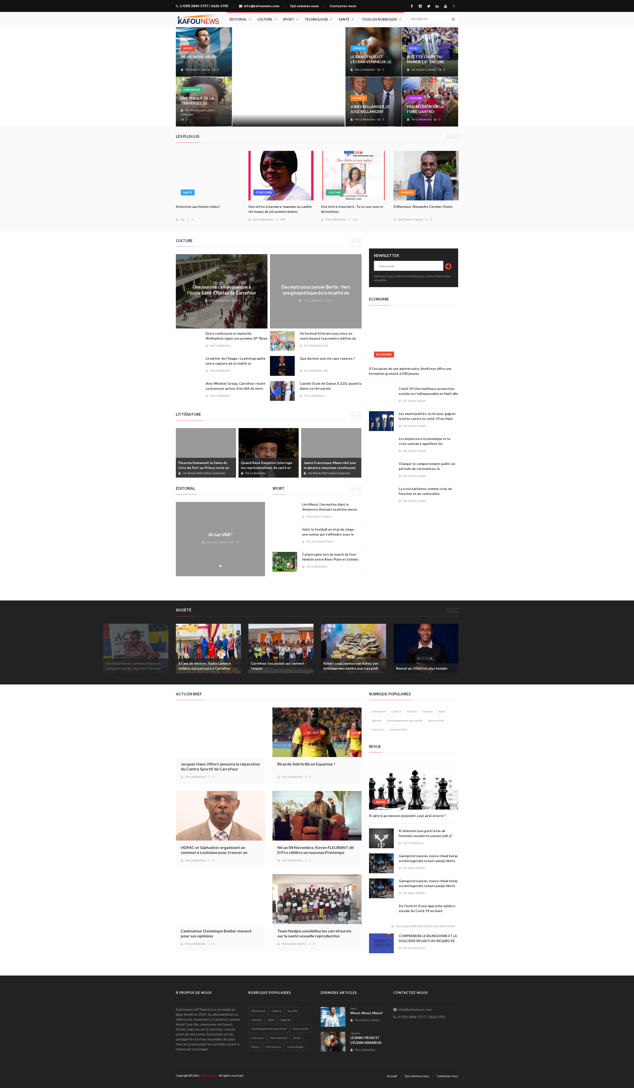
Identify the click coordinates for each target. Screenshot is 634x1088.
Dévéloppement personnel (405, 720)
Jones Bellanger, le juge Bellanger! (370, 109)
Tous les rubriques (379, 19)
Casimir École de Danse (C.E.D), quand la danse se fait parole (330, 385)
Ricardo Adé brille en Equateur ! (306, 764)
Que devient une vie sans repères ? (327, 358)
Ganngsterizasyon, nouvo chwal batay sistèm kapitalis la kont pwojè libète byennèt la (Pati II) (428, 861)
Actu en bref (436, 720)
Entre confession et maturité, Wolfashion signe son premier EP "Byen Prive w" (236, 338)
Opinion (359, 48)
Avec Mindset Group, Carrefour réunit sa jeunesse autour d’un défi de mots (235, 385)
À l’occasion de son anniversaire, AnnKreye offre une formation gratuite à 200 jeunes (410, 371)
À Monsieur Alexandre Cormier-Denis (423, 207)
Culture (264, 19)
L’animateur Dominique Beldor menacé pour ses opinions (216, 933)
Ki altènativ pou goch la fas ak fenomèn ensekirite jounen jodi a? (425, 833)
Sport (288, 19)
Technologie (316, 19)
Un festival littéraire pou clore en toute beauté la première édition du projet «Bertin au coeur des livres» (328, 338)
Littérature (378, 711)
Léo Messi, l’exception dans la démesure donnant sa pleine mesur (329, 506)
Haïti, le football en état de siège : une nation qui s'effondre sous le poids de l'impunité (328, 534)
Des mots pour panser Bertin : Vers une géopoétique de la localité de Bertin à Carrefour (315, 292)
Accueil (392, 1076)
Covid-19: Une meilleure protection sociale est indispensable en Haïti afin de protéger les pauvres (428, 394)
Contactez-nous (343, 6)
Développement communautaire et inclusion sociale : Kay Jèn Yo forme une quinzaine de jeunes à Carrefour (134, 668)
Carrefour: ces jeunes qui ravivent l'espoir (277, 665)
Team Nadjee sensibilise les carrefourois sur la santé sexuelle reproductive (314, 933)
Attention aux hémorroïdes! (198, 207)
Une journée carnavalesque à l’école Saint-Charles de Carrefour (221, 290)
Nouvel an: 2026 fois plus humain (421, 668)
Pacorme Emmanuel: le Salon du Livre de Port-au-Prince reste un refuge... (203, 468)
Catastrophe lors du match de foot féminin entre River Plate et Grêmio (330, 556)
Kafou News (209, 1075)
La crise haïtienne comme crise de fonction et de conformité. (425, 491)
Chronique (191, 89)
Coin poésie (273, 1047)
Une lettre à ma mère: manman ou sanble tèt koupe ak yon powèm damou (280, 209)
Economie (384, 354)
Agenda (376, 720)
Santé (344, 19)
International (398, 729)
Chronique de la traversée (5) (197, 100)
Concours (264, 192)
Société (359, 98)
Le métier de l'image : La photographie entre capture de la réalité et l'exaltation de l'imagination (235, 363)
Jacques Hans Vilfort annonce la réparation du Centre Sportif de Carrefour (220, 766)
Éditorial (238, 19)
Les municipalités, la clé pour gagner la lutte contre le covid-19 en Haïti (427, 416)
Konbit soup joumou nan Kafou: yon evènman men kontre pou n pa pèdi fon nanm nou (350, 668)
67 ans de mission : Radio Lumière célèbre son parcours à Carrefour (204, 665)
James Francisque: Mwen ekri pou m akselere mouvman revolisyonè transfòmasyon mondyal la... (330, 468)
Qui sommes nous (304, 6)
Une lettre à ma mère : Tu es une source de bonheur (352, 209)
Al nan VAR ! (220, 534)
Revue (380, 801)
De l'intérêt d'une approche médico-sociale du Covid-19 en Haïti (427, 908)
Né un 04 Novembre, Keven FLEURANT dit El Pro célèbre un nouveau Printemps (315, 850)
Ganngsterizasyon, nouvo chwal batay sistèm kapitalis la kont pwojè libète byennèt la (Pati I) (428, 886)
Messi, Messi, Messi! (199, 56)
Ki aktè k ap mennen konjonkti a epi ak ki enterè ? (407, 816)
